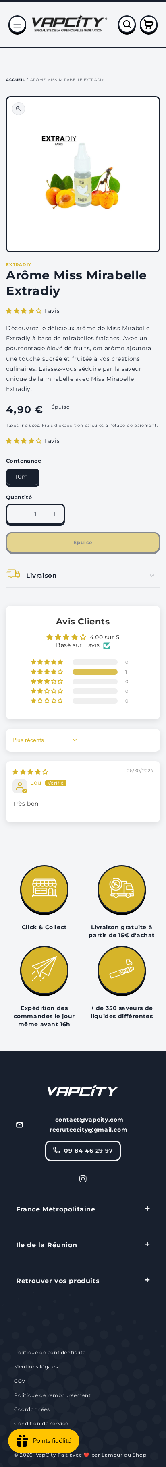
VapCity (46, 1455)
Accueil (15, 79)
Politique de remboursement (52, 1395)
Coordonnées (32, 1409)
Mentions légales (36, 1367)
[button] (17, 24)
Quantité (19, 497)
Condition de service (41, 1423)
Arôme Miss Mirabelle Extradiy (67, 79)
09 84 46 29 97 (88, 1150)
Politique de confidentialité (50, 1352)
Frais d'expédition (62, 425)
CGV (19, 1381)
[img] (30, 771)
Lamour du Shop (124, 1455)
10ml (22, 476)
